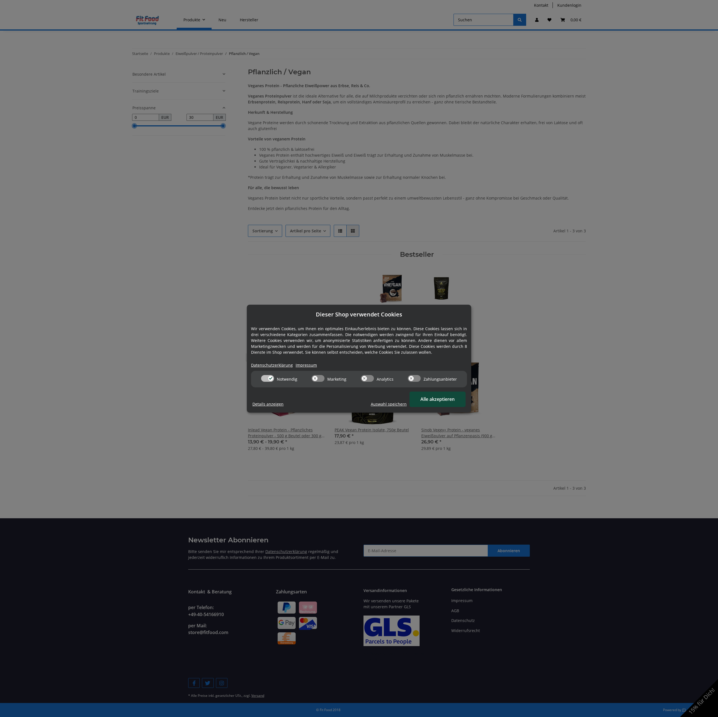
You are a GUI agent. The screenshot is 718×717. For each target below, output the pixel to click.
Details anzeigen (268, 404)
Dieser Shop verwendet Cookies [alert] (359, 314)
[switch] (267, 378)
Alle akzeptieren (437, 399)
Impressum (306, 365)
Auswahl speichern (389, 404)
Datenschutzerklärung (272, 365)
